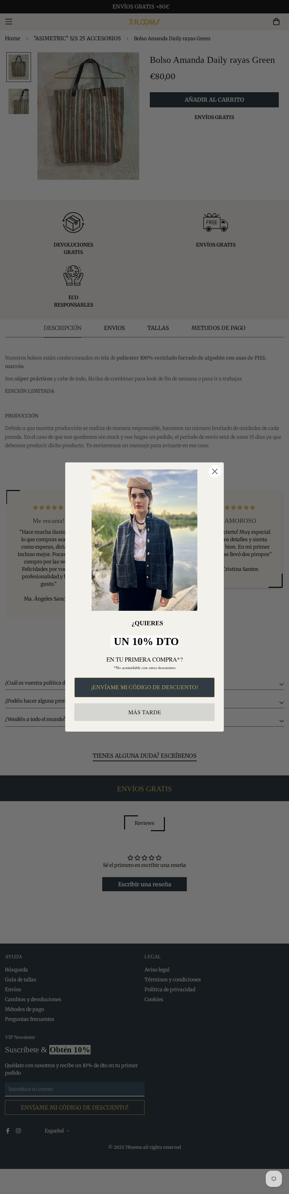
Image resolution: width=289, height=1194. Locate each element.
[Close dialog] (215, 471)
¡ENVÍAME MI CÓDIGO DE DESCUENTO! (144, 687)
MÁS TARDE (144, 712)
